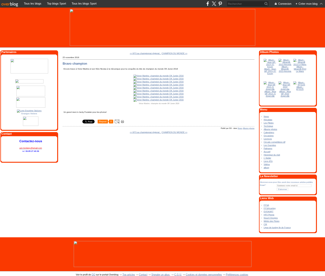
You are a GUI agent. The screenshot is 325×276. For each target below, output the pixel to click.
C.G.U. (178, 274)
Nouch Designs (271, 218)
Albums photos (248, 128)
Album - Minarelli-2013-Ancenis (285, 69)
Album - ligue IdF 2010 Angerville (285, 93)
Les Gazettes (270, 145)
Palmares (268, 148)
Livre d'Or (268, 161)
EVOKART (268, 211)
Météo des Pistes (271, 221)
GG (93, 274)
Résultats (268, 120)
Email (262, 185)
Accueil (267, 151)
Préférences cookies (237, 274)
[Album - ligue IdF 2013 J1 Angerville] (270, 89)
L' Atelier (267, 158)
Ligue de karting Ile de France (277, 227)
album (266, 167)
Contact (143, 274)
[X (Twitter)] (214, 4)
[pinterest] (220, 4)
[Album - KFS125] (300, 85)
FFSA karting (270, 208)
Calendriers (269, 132)
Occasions (269, 136)
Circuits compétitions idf (274, 142)
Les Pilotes (269, 123)
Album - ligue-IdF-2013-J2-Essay (270, 71)
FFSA (266, 205)
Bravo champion (75, 63)
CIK (265, 224)
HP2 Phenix (269, 215)
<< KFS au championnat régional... (145, 53)
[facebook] (207, 4)
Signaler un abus (160, 274)
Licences (268, 139)
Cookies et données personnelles (204, 274)
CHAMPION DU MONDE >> (174, 53)
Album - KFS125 (300, 88)
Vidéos (267, 164)
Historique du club (272, 155)
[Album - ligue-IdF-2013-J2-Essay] (270, 67)
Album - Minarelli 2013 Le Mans (300, 69)
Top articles (128, 274)
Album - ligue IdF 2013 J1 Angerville (270, 93)
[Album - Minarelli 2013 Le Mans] (300, 64)
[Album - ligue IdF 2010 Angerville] (285, 89)
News (240, 128)
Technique (268, 126)
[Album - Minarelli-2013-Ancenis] (285, 64)
